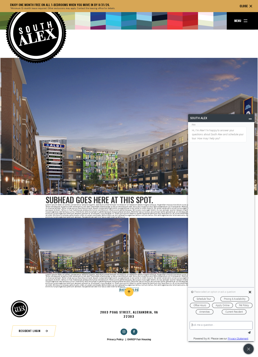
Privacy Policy (115, 339)
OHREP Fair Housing (139, 339)
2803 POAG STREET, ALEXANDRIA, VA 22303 (129, 314)
